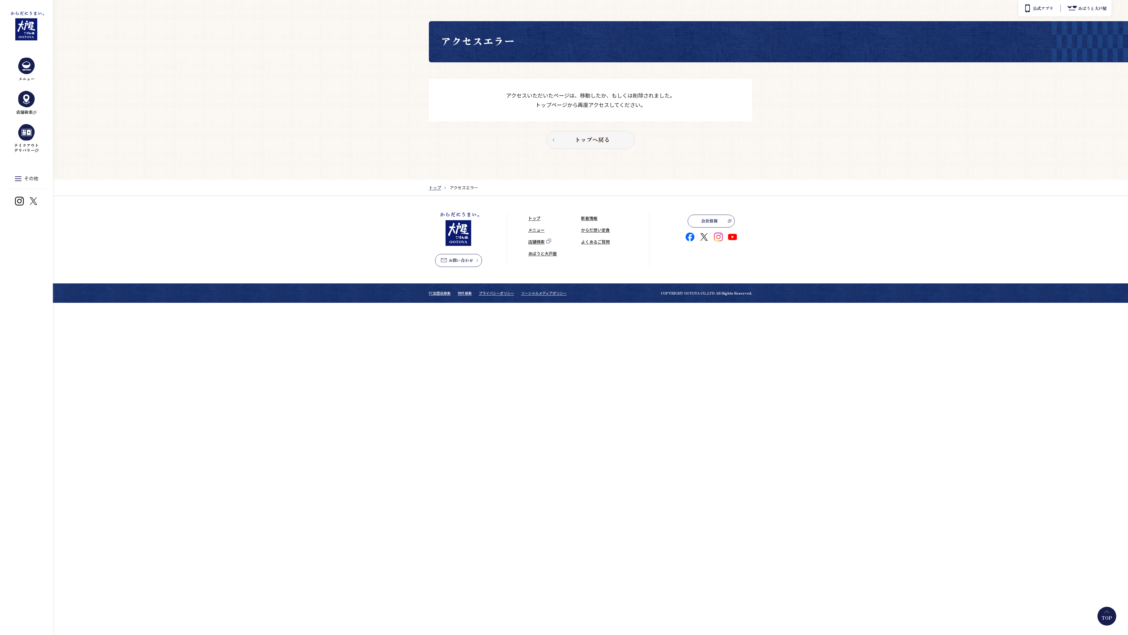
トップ (435, 187)
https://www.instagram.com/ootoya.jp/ (19, 201)
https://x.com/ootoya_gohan (33, 201)
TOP (1107, 617)
